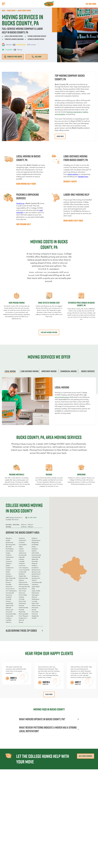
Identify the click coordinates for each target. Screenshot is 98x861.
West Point (35, 603)
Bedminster (9, 542)
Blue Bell (8, 547)
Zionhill (34, 618)
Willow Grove (36, 605)
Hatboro (8, 618)
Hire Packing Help (23, 224)
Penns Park (22, 601)
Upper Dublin (36, 591)
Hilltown (8, 622)
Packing (49, 474)
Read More (49, 694)
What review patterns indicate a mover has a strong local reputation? (48, 729)
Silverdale (35, 561)
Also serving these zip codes (21, 630)
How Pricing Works (17, 302)
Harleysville (9, 616)
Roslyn (34, 547)
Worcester (35, 608)
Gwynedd (9, 612)
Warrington (35, 595)
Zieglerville (35, 616)
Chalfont (9, 555)
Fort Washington (11, 591)
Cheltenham (10, 557)
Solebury (34, 566)
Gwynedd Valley (11, 614)
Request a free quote (14, 56)
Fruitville (8, 599)
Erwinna (8, 582)
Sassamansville (36, 555)
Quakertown (23, 618)
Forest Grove (10, 589)
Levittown (22, 566)
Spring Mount (36, 574)
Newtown (22, 593)
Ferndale (8, 584)
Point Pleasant (23, 616)
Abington (9, 538)
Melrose (21, 580)
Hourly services (88, 371)
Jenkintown (22, 553)
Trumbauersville (37, 582)
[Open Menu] (3, 3)
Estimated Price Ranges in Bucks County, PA (81, 304)
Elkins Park (9, 580)
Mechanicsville (23, 578)
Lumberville (22, 572)
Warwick (34, 597)
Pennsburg (22, 603)
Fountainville (10, 593)
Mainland (22, 574)
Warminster (35, 593)
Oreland (21, 597)
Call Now (38, 56)
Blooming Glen (10, 545)
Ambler (8, 540)
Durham (8, 574)
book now (60, 136)
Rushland (34, 549)
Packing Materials (16, 474)
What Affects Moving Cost (49, 302)
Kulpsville (22, 557)
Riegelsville (35, 542)
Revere (21, 622)
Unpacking (81, 474)
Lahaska (21, 559)
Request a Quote (70, 181)
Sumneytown (36, 578)
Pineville (21, 610)
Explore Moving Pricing (49, 332)
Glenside (8, 608)
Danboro (8, 563)
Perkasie (21, 605)
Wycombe (35, 612)
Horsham (22, 542)
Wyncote (35, 614)
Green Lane (9, 610)
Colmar (8, 559)
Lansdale (21, 561)
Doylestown (9, 568)
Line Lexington (23, 568)
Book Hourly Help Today (73, 220)
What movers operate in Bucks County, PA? (42, 719)
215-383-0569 (91, 3)
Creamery (9, 561)
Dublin (8, 572)
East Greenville (10, 578)
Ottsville (21, 599)
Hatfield (8, 620)
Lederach (22, 563)
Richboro (34, 538)
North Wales (23, 595)
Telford (34, 580)
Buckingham (10, 549)
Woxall (34, 610)
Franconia (9, 595)
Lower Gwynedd (24, 570)
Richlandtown (36, 540)
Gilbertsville (9, 605)
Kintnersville (22, 555)
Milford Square (23, 584)
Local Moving (10, 371)
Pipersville (22, 612)
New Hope (22, 591)
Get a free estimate (85, 756)
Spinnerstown (36, 570)
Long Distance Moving (30, 371)
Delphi (8, 566)
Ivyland (21, 549)
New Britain (23, 589)
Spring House (36, 572)
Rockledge (35, 545)
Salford (34, 551)
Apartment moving (49, 371)
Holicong (22, 538)
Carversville (9, 551)
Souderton (35, 568)
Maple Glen (22, 576)
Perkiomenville (23, 608)
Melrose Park (23, 582)
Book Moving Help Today (26, 183)
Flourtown (9, 587)
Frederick (9, 597)
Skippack (34, 563)
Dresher (8, 570)
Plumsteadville (23, 614)
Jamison (21, 551)
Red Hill (21, 620)
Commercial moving (68, 371)
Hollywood (22, 540)
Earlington (9, 576)
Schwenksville (36, 557)
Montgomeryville (24, 587)
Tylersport (35, 584)
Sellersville (35, 559)
